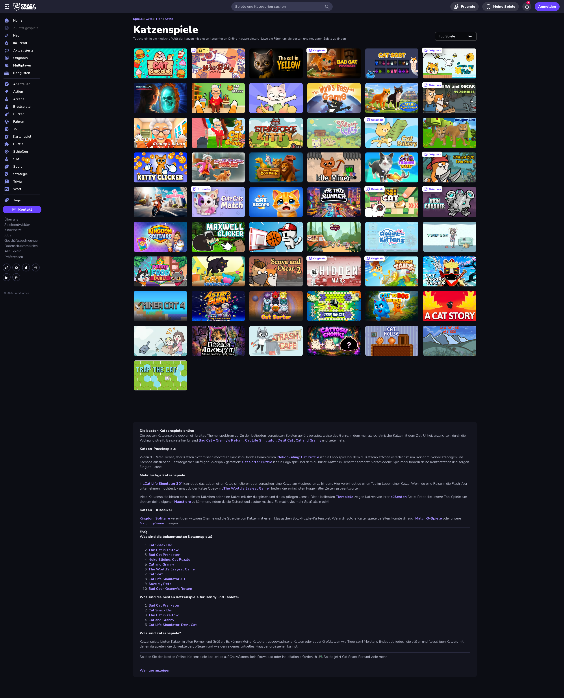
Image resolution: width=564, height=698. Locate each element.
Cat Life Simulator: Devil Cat (269, 440)
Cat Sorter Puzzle (257, 462)
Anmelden (547, 6)
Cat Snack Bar (160, 545)
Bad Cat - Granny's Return (170, 588)
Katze (169, 19)
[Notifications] (526, 6)
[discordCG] (36, 267)
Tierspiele (344, 496)
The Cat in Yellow (163, 550)
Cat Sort (155, 574)
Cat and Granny (308, 440)
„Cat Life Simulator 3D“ (163, 483)
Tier (159, 19)
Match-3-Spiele (428, 518)
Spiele (138, 19)
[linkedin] (7, 277)
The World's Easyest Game (171, 569)
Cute (149, 19)
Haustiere (182, 501)
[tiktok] (7, 267)
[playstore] (16, 277)
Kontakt (25, 209)
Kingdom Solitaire (155, 518)
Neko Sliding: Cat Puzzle (298, 457)
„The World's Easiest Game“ (246, 488)
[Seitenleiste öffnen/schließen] (7, 6)
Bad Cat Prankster (164, 554)
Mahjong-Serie (152, 523)
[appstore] (26, 267)
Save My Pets (159, 583)
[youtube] (16, 267)
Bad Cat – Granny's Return (221, 440)
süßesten (398, 496)
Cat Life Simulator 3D (166, 579)
